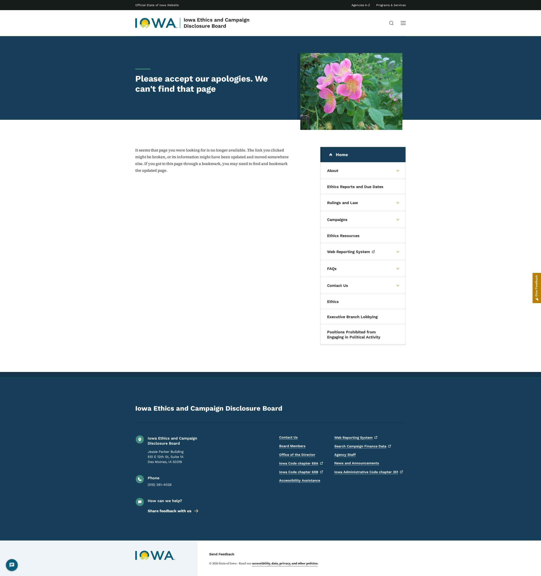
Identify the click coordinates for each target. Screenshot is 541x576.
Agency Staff (345, 455)
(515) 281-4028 (160, 485)
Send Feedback (221, 554)
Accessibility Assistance (299, 480)
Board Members (292, 446)
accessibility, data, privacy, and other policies (285, 563)
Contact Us (288, 437)
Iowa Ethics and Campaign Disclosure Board (217, 23)
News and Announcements (356, 463)
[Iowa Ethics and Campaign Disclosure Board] (156, 23)
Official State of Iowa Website (157, 5)
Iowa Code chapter (298, 463)
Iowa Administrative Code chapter (366, 472)
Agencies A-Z (360, 5)
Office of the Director (297, 455)
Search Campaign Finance (360, 446)
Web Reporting (353, 438)
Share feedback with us (169, 511)
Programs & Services (391, 5)
